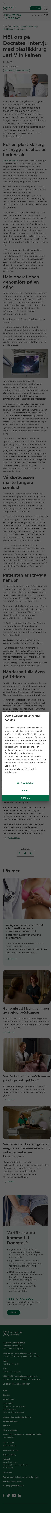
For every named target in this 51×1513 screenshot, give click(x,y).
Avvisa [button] (25, 791)
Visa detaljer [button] (27, 783)
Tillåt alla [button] (25, 798)
